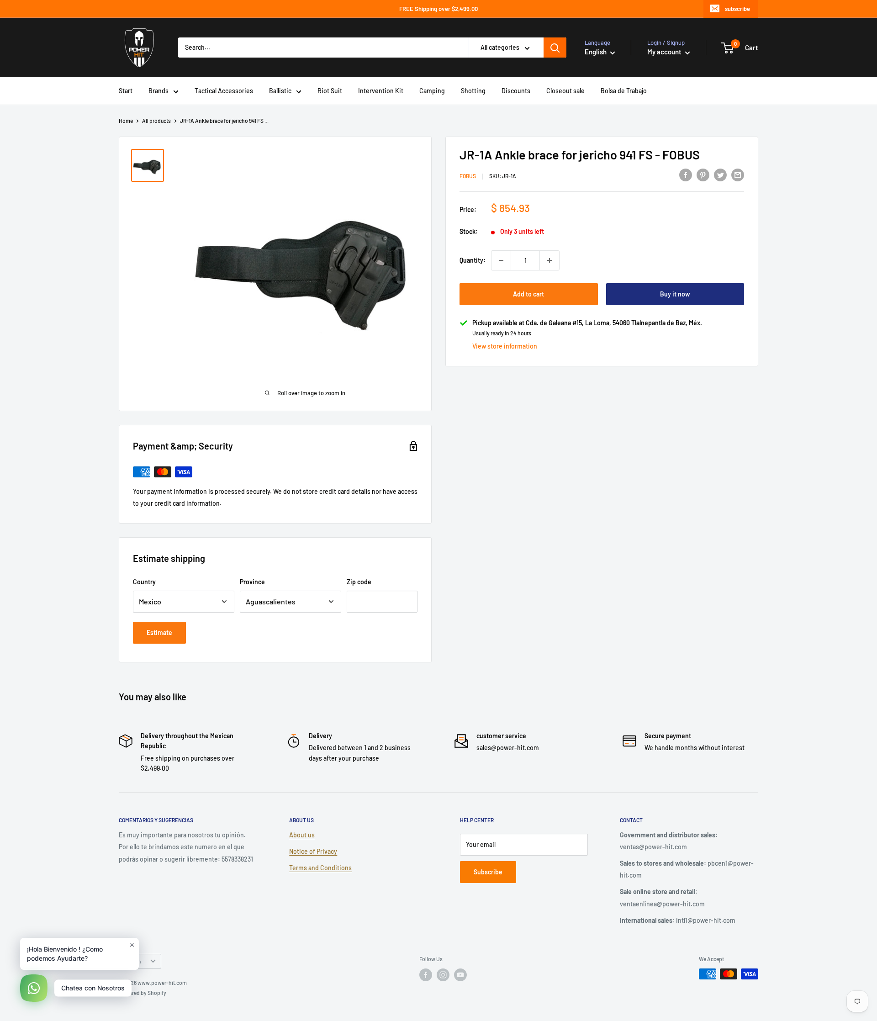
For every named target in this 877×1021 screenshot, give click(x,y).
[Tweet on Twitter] (720, 175)
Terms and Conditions (320, 868)
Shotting (473, 91)
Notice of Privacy (313, 851)
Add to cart (528, 294)
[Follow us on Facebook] (425, 974)
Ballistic (280, 91)
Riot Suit (329, 91)
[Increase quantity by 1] (549, 260)
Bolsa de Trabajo (624, 91)
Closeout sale (565, 91)
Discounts (516, 91)
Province (252, 582)
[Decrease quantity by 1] (501, 260)
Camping (432, 91)
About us (302, 835)
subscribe (737, 8)
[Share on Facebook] (685, 175)
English (132, 961)
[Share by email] (737, 175)
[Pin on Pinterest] (703, 175)
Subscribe (488, 872)
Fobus (468, 176)
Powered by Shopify (142, 992)
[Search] (555, 47)
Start (125, 91)
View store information (504, 346)
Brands (158, 91)
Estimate (159, 632)
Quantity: (473, 260)
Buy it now (675, 294)
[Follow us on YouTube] (460, 974)
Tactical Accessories (224, 91)
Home (126, 120)
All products (156, 120)
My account (665, 52)
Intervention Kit (380, 91)
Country (144, 582)
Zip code (359, 582)
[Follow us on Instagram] (443, 974)
